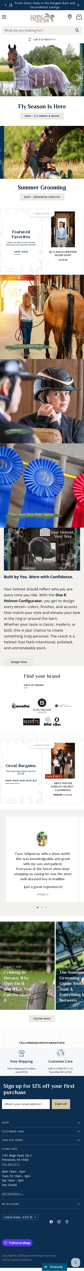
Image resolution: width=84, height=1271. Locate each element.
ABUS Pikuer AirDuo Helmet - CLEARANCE (63, 786)
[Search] (77, 30)
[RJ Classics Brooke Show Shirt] (63, 229)
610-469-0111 (11, 1164)
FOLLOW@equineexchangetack (42, 1043)
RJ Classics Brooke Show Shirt (63, 253)
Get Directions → (13, 1194)
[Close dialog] (78, 610)
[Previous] (6, 5)
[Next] (78, 5)
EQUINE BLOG (41, 1018)
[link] (42, 635)
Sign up (61, 1104)
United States (18, 1217)
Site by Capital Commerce (17, 1259)
